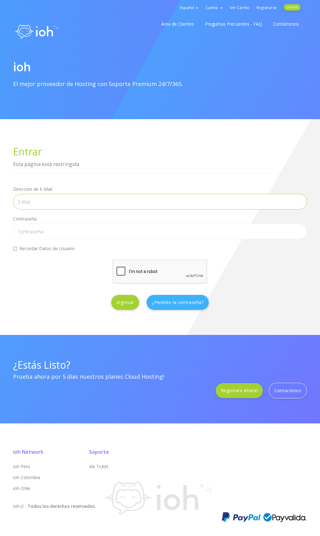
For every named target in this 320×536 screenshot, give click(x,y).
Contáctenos (286, 24)
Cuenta (212, 7)
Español (187, 7)
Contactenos (287, 390)
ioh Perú (21, 466)
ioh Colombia (26, 477)
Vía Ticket (98, 466)
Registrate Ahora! (239, 390)
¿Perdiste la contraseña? (177, 302)
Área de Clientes (177, 24)
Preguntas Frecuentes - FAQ (233, 24)
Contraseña (25, 219)
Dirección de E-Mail (32, 189)
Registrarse (267, 7)
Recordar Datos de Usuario (47, 248)
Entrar (292, 7)
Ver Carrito (239, 7)
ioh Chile (21, 488)
